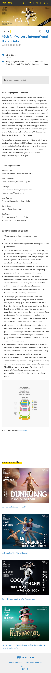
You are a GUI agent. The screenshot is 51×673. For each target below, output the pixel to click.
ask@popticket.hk (25, 666)
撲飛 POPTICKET (25, 657)
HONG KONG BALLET (12, 45)
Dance (6, 31)
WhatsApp (22, 430)
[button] (47, 31)
